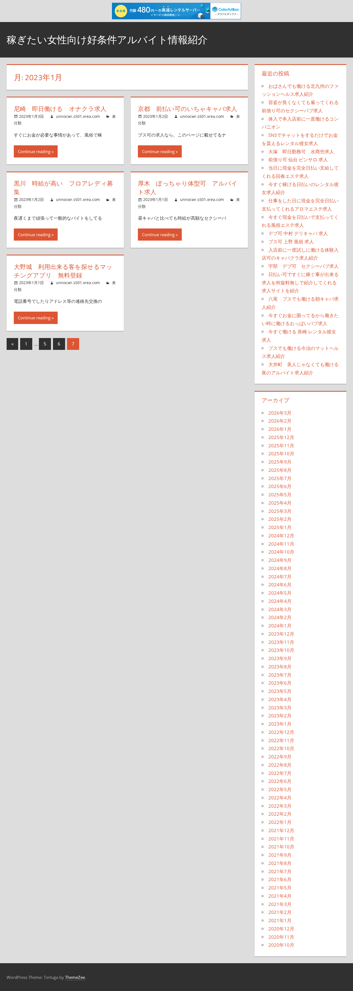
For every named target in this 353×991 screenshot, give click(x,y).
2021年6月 (280, 879)
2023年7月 (280, 675)
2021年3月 (280, 904)
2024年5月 (280, 593)
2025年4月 (280, 503)
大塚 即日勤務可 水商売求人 (301, 151)
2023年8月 (280, 666)
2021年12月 (281, 830)
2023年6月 (280, 683)
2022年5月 (280, 789)
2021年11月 (281, 838)
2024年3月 (280, 609)
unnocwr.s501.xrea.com (78, 116)
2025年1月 (280, 527)
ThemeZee (75, 977)
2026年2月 (280, 421)
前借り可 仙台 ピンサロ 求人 (298, 159)
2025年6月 (280, 486)
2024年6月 (280, 584)
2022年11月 (281, 740)
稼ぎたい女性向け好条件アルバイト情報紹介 (107, 39)
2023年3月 (280, 707)
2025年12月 (281, 437)
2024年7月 (280, 576)
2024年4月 (280, 601)
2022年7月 (280, 773)
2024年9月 (280, 560)
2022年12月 (281, 732)
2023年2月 (280, 715)
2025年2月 (280, 519)
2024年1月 (280, 625)
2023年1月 (280, 724)
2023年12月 (281, 634)
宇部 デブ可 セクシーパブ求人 (303, 266)
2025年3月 (280, 511)
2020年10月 (281, 945)
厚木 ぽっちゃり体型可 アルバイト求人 (187, 188)
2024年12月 (281, 535)
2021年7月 (280, 871)
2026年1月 (280, 429)
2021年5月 (280, 887)
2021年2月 (280, 912)
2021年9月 (280, 855)
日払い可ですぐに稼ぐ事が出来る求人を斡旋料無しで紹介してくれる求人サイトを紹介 (300, 282)
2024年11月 (281, 544)
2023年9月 (280, 658)
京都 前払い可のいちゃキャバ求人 (187, 108)
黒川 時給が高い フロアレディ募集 (63, 188)
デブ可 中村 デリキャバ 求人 (298, 233)
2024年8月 (280, 568)
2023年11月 (281, 642)
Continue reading (34, 151)
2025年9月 (280, 462)
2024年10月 (281, 552)
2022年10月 (281, 748)
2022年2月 (280, 814)
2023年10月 (281, 650)
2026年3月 (280, 413)
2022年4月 (280, 797)
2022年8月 (280, 765)
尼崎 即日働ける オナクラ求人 (60, 108)
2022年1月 (280, 822)
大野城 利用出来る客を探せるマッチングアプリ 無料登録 (63, 271)
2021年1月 (280, 920)
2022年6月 (280, 781)
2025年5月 (280, 494)
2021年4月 (280, 896)
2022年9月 (280, 756)
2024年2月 (280, 617)
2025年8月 (280, 470)
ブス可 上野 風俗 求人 (291, 241)
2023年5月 (280, 691)
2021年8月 (280, 863)
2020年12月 (281, 928)
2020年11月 (281, 937)
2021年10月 (281, 846)
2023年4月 (280, 699)
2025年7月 (280, 478)
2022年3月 (280, 806)
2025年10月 (281, 453)
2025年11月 (281, 445)
